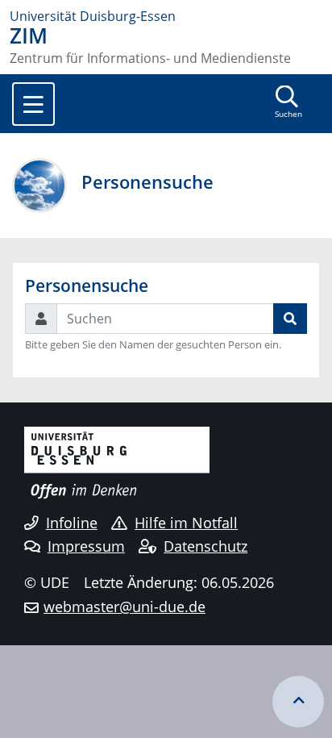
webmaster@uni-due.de (124, 606)
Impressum (86, 546)
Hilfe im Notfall (186, 522)
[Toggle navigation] (33, 104)
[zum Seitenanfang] (298, 702)
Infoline (72, 522)
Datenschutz (205, 546)
